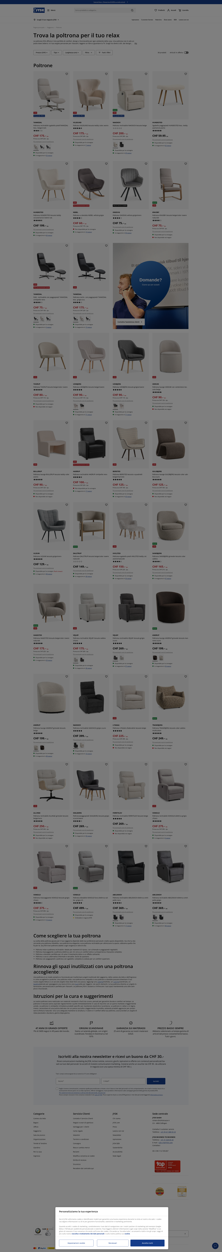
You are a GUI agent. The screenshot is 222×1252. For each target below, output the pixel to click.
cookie (127, 1234)
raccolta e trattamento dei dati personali (88, 1234)
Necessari (113, 1243)
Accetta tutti (147, 1243)
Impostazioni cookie (76, 1243)
